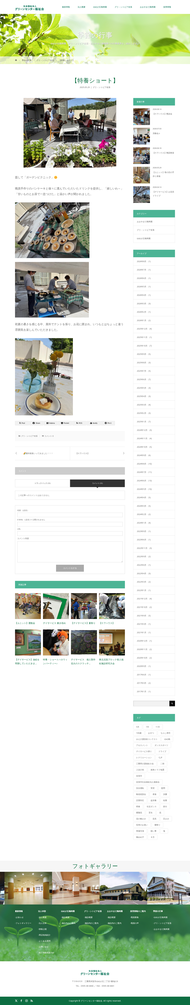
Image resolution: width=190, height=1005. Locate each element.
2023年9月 (143, 531)
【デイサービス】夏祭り (83, 623)
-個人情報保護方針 (46, 952)
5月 (137, 726)
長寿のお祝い (142, 824)
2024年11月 (144, 438)
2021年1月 (143, 632)
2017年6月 (143, 674)
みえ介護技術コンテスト (147, 739)
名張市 (139, 775)
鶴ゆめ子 (140, 837)
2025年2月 (143, 413)
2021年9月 (143, 615)
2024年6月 (144, 480)
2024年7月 (144, 472)
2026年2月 (143, 312)
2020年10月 (144, 657)
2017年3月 (143, 683)
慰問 (163, 788)
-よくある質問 (44, 941)
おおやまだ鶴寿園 (144, 221)
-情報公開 (42, 929)
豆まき (166, 818)
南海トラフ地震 (157, 769)
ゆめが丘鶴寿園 (143, 238)
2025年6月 (143, 379)
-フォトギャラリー (23, 923)
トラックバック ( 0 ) (42, 483)
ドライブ (162, 751)
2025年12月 (144, 328)
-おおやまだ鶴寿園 (161, 929)
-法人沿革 (42, 923)
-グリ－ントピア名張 (162, 923)
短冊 (165, 800)
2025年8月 (143, 362)
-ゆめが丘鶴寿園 (160, 917)
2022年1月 (143, 590)
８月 (153, 837)
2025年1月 (143, 421)
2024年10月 (144, 447)
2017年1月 (143, 691)
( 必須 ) (22, 510)
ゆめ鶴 (167, 739)
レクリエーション (144, 757)
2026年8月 (143, 261)
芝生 (151, 812)
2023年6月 (143, 539)
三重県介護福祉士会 (145, 763)
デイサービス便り (144, 751)
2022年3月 (143, 581)
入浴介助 (140, 769)
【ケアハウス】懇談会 (162, 114)
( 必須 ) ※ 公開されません (31, 520)
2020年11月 (144, 649)
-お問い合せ (43, 946)
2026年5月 (143, 286)
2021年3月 (143, 624)
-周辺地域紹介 (44, 935)
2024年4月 (143, 497)
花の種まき (141, 818)
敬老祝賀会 (141, 794)
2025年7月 (143, 371)
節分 (165, 806)
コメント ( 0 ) (97, 483)
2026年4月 (143, 295)
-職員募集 (134, 917)
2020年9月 (143, 666)
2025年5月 (143, 388)
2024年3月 (143, 506)
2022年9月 (143, 556)
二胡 (162, 763)
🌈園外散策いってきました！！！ (38, 453)
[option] (24, 888)
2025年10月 (144, 345)
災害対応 (140, 800)
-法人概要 (42, 917)
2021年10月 (144, 607)
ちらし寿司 (165, 733)
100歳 (138, 733)
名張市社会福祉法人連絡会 (148, 782)
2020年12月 (144, 640)
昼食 (154, 794)
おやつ (151, 733)
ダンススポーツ (161, 745)
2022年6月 (143, 565)
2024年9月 (143, 455)
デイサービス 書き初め (54, 623)
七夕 (160, 757)
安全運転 (140, 788)
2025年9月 (143, 354)
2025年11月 (144, 337)
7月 (147, 726)
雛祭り (157, 824)
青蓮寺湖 (140, 831)
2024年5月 (144, 489)
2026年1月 (143, 320)
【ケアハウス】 (82, 453)
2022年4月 (143, 573)
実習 (153, 788)
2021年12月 (144, 598)
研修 (138, 806)
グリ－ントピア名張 (101, 87)
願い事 (153, 831)
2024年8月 (144, 463)
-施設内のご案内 (68, 923)
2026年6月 (143, 278)
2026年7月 (143, 269)
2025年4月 (143, 396)
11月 (158, 726)
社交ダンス (151, 806)
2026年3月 (143, 303)
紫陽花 (139, 812)
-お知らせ (19, 917)
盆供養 (153, 800)
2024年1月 (143, 522)
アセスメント (142, 745)
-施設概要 (65, 917)
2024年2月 (143, 514)
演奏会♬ (157, 133)
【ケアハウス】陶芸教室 (163, 153)
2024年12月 (144, 430)
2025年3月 (143, 404)
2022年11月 (144, 548)
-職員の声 (134, 923)
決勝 (165, 794)
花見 (154, 818)
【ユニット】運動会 (25, 623)
